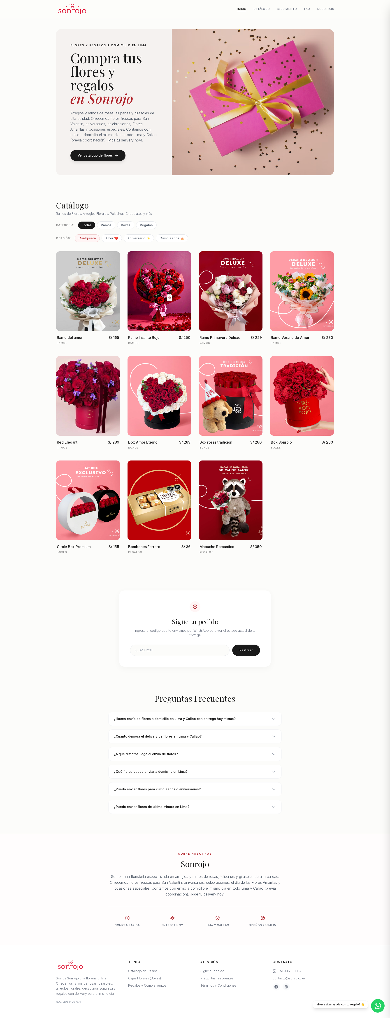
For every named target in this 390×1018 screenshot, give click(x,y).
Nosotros (325, 9)
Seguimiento (287, 9)
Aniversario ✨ (139, 238)
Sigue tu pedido (212, 971)
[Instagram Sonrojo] (286, 986)
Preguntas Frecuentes (216, 978)
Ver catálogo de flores (95, 155)
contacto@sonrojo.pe (289, 978)
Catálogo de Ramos (143, 971)
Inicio (241, 9)
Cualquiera (87, 238)
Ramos (106, 225)
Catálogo (261, 9)
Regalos (146, 225)
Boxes (125, 225)
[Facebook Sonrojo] (276, 986)
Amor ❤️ (111, 238)
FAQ (307, 9)
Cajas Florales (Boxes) (144, 978)
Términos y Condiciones (218, 985)
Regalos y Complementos (147, 985)
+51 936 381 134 (289, 971)
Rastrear (246, 650)
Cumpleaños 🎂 (172, 238)
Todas (87, 225)
